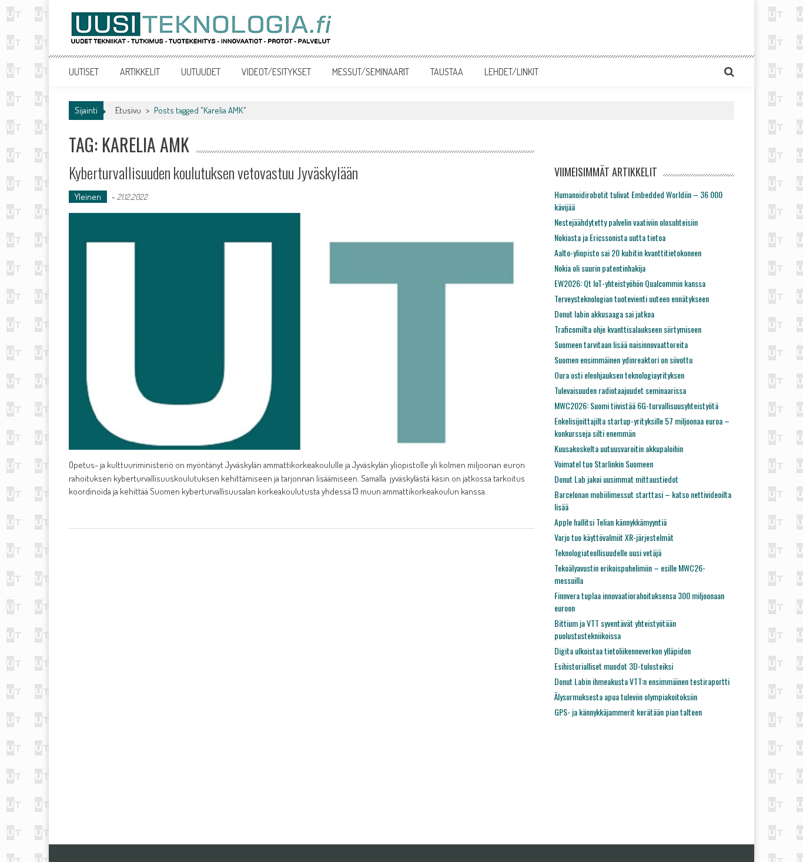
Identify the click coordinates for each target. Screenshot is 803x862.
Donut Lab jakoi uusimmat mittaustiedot (616, 479)
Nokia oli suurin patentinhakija (599, 268)
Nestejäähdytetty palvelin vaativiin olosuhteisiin (626, 222)
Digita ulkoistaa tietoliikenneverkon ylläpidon (622, 650)
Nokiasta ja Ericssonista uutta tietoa (609, 237)
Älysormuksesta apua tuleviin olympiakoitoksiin (625, 696)
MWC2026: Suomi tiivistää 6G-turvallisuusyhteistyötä (636, 405)
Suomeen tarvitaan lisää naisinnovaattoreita (621, 344)
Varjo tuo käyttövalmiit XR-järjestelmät (614, 537)
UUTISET (84, 72)
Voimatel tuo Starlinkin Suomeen (603, 463)
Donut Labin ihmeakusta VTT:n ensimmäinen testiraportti (642, 681)
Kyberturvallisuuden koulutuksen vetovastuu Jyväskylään (213, 172)
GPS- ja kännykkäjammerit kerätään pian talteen (628, 712)
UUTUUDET (200, 72)
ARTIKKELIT (140, 72)
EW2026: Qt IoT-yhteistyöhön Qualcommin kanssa (629, 283)
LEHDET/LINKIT (511, 72)
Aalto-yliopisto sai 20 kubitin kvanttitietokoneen (627, 252)
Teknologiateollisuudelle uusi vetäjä (607, 552)
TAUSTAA (446, 72)
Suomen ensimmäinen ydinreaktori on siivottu (623, 359)
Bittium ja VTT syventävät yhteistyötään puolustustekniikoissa (615, 629)
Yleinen (88, 196)
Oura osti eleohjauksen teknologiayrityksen (619, 375)
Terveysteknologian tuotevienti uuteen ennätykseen (631, 298)
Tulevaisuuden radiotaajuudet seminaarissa (620, 390)
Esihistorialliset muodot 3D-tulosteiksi (613, 666)
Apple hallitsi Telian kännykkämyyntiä (610, 522)
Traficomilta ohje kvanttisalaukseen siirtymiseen (627, 329)
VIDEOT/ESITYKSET (276, 72)
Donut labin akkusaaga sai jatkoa (604, 314)
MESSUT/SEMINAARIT (370, 72)
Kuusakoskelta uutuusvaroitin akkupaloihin (618, 448)
